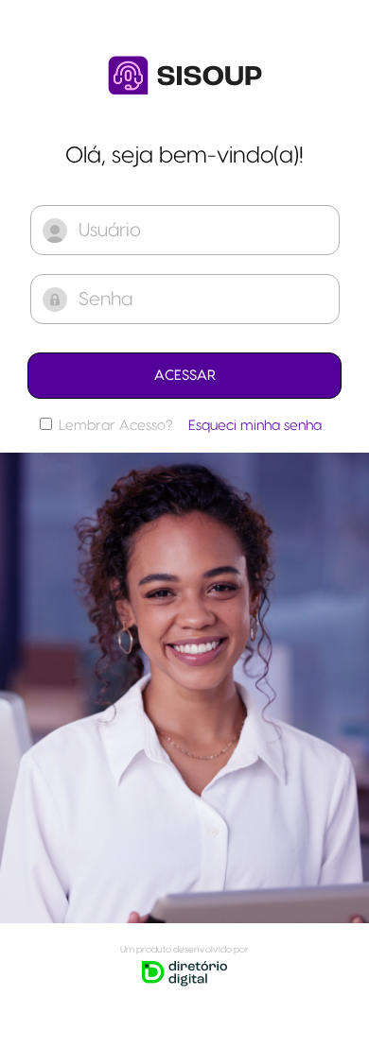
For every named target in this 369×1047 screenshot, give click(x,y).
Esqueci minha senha (255, 426)
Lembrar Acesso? (116, 426)
